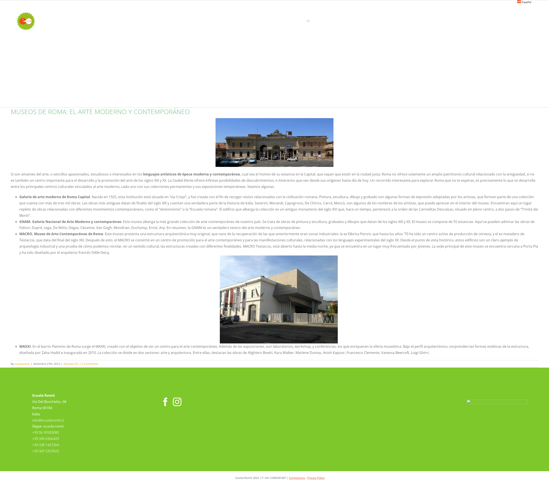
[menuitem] (524, 2)
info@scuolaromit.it (48, 420)
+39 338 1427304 (45, 445)
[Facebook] (165, 402)
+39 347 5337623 (45, 451)
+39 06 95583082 (45, 432)
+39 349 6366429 (45, 438)
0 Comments (90, 364)
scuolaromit (22, 364)
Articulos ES (70, 364)
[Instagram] (177, 402)
